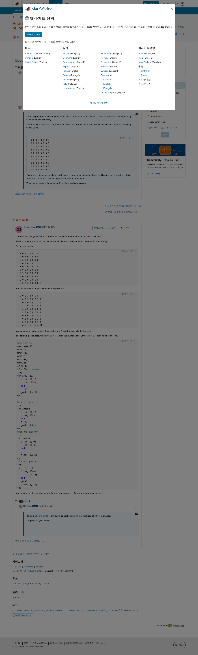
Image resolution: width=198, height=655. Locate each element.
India (140, 58)
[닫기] (172, 9)
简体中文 (145, 71)
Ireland (66, 79)
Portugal (105, 66)
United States (31, 62)
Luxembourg (69, 88)
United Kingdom (108, 92)
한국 (140, 84)
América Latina (32, 53)
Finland (66, 71)
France (66, 75)
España (66, 66)
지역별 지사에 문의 (99, 103)
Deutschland (69, 62)
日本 (140, 79)
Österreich (106, 62)
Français (107, 88)
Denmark (67, 58)
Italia (65, 84)
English (106, 84)
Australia (142, 53)
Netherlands (107, 53)
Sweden (105, 71)
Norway (104, 58)
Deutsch (107, 79)
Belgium (67, 53)
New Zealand (144, 62)
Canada (29, 58)
